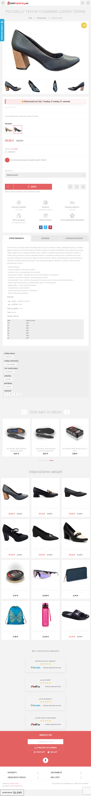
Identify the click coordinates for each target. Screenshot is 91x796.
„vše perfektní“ (45, 680)
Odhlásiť (53, 752)
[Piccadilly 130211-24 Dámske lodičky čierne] (15, 533)
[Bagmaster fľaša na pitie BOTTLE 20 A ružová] (45, 615)
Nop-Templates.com (16, 786)
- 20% (84, 25)
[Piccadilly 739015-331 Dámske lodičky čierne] (76, 492)
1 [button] (39, 460)
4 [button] (51, 460)
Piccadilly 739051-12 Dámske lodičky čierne (45, 550)
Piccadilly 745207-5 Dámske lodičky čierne (76, 550)
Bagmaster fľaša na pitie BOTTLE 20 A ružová (45, 632)
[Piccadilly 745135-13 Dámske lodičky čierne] (15, 492)
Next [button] (67, 412)
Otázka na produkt (74, 238)
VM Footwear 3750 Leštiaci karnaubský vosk (15, 591)
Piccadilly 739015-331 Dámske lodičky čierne (76, 509)
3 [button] (47, 460)
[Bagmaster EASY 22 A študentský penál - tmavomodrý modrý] (76, 574)
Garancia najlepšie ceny (70, 186)
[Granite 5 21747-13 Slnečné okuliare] (45, 574)
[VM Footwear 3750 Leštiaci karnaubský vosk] (15, 574)
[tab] (16, 238)
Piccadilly (14, 149)
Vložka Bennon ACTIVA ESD (75, 449)
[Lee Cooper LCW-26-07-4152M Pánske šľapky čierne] (76, 615)
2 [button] (43, 460)
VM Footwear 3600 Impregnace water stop (16, 450)
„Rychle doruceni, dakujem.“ (45, 661)
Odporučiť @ (83, 186)
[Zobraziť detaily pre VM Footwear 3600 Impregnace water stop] (16, 432)
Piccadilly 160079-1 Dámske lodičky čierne (45, 509)
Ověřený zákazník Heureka (52, 668)
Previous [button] (24, 412)
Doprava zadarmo (72, 205)
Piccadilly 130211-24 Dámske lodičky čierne (15, 550)
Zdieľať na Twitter (45, 227)
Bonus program (19, 218)
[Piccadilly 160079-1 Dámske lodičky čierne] (45, 492)
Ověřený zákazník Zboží (53, 686)
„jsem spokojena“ (45, 699)
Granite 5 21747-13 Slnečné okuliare (45, 590)
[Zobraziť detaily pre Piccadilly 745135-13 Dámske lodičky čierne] (18, 133)
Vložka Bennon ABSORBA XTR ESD (45, 449)
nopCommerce (14, 783)
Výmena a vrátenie (19, 205)
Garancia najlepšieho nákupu (45, 205)
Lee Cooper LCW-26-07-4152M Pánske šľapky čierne (75, 632)
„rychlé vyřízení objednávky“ (45, 718)
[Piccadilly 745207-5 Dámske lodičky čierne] (76, 533)
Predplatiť (40, 752)
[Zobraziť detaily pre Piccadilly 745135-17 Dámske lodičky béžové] (9, 133)
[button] (44, 444)
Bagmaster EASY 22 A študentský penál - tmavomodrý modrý (76, 591)
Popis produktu (16, 238)
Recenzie (45, 238)
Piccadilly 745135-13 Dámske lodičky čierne (15, 509)
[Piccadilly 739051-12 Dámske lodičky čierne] (45, 533)
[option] (16, 438)
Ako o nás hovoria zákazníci (45, 651)
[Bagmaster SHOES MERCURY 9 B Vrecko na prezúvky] (15, 615)
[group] (45, 432)
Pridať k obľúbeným (76, 186)
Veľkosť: (9, 171)
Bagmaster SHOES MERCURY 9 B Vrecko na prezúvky (15, 632)
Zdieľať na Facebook (41, 227)
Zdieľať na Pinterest (50, 227)
